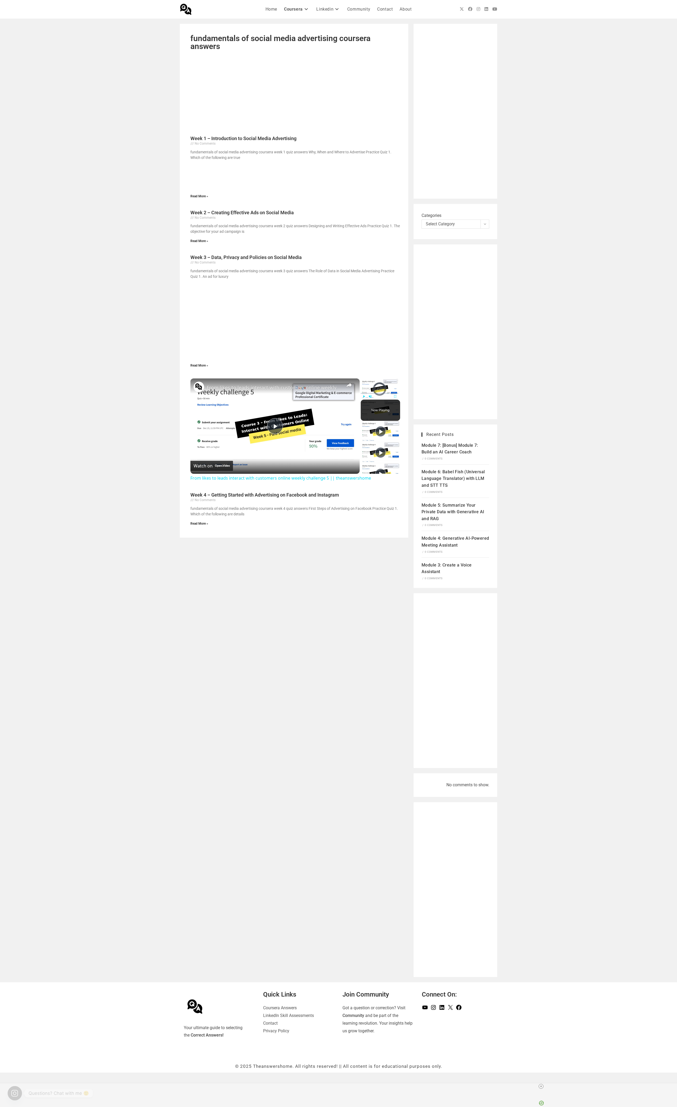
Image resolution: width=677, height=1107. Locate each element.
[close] (541, 1086)
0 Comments (433, 458)
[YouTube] (425, 1009)
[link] (199, 387)
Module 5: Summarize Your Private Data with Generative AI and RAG (453, 512)
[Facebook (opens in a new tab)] (470, 9)
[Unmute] (370, 396)
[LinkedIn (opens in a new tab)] (486, 9)
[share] (349, 385)
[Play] (364, 396)
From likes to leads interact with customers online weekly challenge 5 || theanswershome (274, 387)
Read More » (199, 196)
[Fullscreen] (395, 396)
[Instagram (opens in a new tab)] (478, 9)
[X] (450, 1009)
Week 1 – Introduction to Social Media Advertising (243, 138)
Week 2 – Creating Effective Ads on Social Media (242, 212)
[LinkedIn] (442, 1009)
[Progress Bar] (379, 393)
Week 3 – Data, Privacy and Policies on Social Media (246, 257)
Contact (270, 1023)
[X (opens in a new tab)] (462, 9)
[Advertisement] (294, 93)
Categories (431, 215)
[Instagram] (433, 1009)
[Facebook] (459, 1009)
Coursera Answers (280, 1007)
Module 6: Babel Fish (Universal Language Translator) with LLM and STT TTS (453, 478)
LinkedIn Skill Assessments (288, 1015)
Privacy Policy (276, 1030)
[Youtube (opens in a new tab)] (494, 9)
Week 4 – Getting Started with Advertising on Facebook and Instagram (264, 495)
